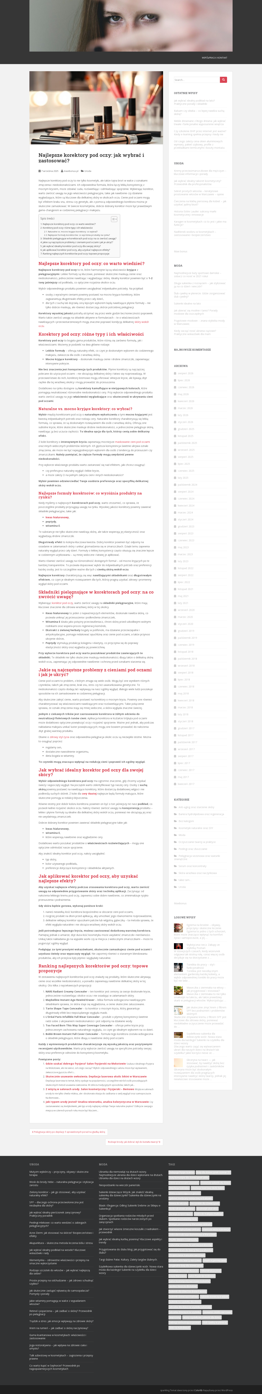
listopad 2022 (185, 568)
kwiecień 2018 (186, 700)
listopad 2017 (185, 735)
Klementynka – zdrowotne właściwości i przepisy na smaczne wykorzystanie (59, 1261)
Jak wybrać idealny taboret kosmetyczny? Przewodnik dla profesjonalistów (197, 182)
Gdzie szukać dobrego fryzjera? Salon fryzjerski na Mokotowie (86, 1063)
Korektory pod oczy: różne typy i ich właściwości (68, 227)
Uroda (87, 171)
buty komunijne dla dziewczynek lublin (189, 1177)
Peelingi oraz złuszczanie (193, 849)
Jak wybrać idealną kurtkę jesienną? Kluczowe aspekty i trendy (130, 1240)
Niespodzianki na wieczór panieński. (119, 1185)
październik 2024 (187, 484)
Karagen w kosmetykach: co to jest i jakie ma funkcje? (200, 223)
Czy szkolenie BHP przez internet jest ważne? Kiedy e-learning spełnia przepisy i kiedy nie (200, 132)
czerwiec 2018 (186, 686)
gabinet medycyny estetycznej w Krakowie (191, 1198)
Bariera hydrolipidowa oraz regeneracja (201, 814)
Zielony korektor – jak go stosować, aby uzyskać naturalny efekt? (57, 1193)
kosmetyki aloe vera (207, 1208)
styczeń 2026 (185, 422)
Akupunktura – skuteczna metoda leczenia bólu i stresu (61, 1243)
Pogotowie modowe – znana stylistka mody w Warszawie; (199, 322)
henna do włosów (178, 1203)
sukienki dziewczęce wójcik (214, 1296)
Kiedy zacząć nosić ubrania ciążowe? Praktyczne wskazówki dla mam (195, 332)
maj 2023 (183, 547)
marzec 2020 (185, 617)
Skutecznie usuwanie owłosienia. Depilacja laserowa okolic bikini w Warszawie (96, 1076)
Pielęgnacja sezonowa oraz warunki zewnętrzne (197, 857)
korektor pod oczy (62, 603)
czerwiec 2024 (186, 498)
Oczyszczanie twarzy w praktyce (197, 842)
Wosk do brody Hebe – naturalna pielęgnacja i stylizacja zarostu (61, 1183)
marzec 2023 (185, 554)
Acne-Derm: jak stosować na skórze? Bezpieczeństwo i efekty (61, 1234)
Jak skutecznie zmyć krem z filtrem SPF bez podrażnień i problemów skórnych (206, 1010)
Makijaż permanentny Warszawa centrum (190, 1224)
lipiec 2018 (184, 679)
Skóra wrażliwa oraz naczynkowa (198, 873)
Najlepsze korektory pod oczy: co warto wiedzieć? (69, 224)
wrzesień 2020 (186, 610)
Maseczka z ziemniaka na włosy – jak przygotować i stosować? (206, 989)
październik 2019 (187, 637)
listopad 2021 (185, 589)
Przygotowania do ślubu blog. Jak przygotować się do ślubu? (129, 1251)
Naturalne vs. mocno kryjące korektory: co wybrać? (72, 231)
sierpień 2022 (185, 575)
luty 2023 (183, 561)
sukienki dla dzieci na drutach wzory (188, 1291)
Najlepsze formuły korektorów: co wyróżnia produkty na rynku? (79, 235)
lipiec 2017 (184, 763)
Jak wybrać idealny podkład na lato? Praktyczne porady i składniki (194, 102)
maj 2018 (183, 693)
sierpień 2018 (185, 672)
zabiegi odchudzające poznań (185, 1322)
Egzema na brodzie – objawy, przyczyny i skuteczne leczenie (204, 926)
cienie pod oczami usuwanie (184, 1182)
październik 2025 (187, 443)
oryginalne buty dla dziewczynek (186, 1265)
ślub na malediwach (180, 1327)
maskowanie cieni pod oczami (132, 441)
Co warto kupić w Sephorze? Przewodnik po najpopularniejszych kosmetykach (54, 1367)
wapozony (175, 1317)
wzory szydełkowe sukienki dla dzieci (201, 1317)
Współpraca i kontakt (214, 57)
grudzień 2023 (186, 526)
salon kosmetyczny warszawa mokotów (189, 1281)
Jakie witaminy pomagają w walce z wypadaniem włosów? (57, 1302)
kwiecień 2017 (186, 784)
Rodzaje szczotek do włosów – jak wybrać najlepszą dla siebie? (59, 1272)
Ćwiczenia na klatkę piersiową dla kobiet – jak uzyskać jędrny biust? (200, 203)
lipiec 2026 (184, 380)
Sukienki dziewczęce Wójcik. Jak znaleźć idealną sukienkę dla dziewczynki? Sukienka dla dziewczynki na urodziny (130, 1195)
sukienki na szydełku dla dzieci (185, 1301)
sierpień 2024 (185, 491)
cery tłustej (89, 793)
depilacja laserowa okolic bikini (208, 1187)
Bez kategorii (186, 821)
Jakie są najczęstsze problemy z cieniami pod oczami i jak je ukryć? (78, 242)
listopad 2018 (185, 651)
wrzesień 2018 (186, 665)
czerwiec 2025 (186, 470)
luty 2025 (183, 477)
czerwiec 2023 (186, 540)
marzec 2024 (185, 512)
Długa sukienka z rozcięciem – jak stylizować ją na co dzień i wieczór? (200, 284)
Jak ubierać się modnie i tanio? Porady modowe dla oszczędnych (196, 312)
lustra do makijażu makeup (208, 1213)
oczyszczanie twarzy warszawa (185, 1260)
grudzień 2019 (186, 630)
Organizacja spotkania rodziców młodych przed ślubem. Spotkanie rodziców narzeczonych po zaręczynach (126, 1219)
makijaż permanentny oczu (183, 1219)
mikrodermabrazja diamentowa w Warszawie (192, 1234)
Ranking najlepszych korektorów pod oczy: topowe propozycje (76, 253)
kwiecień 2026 (186, 401)
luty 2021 (183, 603)
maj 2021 (183, 596)
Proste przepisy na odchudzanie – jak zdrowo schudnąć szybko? (61, 1282)
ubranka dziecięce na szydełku (185, 1312)
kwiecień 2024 (186, 505)
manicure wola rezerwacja (216, 1229)
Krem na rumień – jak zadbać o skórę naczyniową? (58, 1328)
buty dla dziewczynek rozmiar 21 (213, 1172)
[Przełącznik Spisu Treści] (112, 219)
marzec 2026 (185, 408)
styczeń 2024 (185, 519)
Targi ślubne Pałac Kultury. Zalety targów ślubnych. (128, 1259)
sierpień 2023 (185, 533)
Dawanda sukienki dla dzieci (215, 1182)
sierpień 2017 (185, 756)
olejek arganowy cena (215, 1260)
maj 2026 (183, 394)
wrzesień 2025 (186, 450)
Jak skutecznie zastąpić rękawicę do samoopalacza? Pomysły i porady (59, 1292)
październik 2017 (187, 742)
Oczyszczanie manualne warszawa (187, 1255)
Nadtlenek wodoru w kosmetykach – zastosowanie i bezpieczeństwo (195, 233)
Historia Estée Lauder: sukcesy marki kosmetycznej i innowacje (195, 213)
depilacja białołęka (179, 1187)
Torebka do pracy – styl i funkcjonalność (201, 966)
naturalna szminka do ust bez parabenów (191, 1244)
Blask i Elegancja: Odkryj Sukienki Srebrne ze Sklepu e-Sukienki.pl (130, 1207)
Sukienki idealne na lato (187, 303)
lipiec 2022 (184, 582)
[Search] (223, 80)
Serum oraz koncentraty (192, 866)
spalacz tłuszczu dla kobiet (183, 1286)
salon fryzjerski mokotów (201, 1275)
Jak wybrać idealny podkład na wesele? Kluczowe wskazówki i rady (57, 1251)
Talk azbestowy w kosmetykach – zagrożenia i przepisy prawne (61, 1357)
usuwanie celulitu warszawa (217, 1312)
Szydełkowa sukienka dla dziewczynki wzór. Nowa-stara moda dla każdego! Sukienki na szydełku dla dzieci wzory (199, 1038)
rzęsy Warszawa (178, 1275)
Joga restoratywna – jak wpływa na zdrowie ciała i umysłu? (58, 1346)
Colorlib (198, 1390)
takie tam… (185, 880)
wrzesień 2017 (186, 749)
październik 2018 (187, 658)
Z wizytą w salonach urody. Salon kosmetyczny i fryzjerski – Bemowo (90, 1089)
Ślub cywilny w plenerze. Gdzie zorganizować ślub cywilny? (199, 295)
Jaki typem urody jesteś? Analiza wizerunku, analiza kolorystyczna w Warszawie (97, 1101)
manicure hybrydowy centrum (185, 1229)
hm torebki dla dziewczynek (205, 1203)
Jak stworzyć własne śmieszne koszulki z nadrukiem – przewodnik (130, 1230)
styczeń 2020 (185, 624)
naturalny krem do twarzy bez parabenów (191, 1250)
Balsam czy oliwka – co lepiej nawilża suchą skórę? (199, 112)
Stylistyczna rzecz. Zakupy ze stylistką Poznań (203, 946)
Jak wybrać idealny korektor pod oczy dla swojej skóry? (72, 246)
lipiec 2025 (184, 463)
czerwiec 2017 (186, 770)
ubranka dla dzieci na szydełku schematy (190, 1307)
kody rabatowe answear (182, 1208)
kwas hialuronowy (57, 517)
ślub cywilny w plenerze (215, 1322)
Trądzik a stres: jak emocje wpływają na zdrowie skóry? (61, 1321)
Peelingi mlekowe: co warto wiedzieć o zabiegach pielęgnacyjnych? (57, 1224)
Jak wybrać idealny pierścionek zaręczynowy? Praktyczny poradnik (55, 1214)
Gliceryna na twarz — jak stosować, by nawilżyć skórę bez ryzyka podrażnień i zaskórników (205, 1063)
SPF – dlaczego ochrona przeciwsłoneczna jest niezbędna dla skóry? (56, 1204)
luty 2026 (183, 415)
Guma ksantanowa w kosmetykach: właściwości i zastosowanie (57, 1336)
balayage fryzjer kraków (182, 1172)
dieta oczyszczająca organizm (185, 1193)
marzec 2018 (185, 707)
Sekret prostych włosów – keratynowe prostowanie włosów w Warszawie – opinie (199, 192)
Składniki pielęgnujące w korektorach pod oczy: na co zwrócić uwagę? (79, 238)
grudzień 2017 (186, 728)
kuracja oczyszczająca (181, 1213)
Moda (182, 835)
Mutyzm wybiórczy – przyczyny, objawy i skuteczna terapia (58, 1173)
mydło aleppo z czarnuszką (183, 1239)
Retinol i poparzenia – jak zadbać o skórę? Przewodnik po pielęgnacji (60, 1312)
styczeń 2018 (185, 721)
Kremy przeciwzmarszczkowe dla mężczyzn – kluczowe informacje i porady (200, 172)
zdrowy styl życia (59, 737)
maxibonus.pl (71, 171)
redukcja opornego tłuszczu (184, 1270)
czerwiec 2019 (186, 644)
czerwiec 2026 (186, 387)
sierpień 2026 (185, 373)
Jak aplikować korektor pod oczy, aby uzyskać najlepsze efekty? (76, 249)
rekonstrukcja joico (210, 1270)
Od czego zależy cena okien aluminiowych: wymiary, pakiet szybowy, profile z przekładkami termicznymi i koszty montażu (199, 144)
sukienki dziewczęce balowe (184, 1296)
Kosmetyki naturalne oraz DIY (196, 828)
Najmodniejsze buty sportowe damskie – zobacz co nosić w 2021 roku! (197, 274)
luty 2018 (183, 714)
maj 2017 (183, 777)
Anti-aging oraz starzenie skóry (196, 807)
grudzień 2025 (186, 429)
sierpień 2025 (185, 456)
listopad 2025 (185, 436)
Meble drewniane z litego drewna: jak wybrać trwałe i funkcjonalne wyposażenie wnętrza (200, 122)
